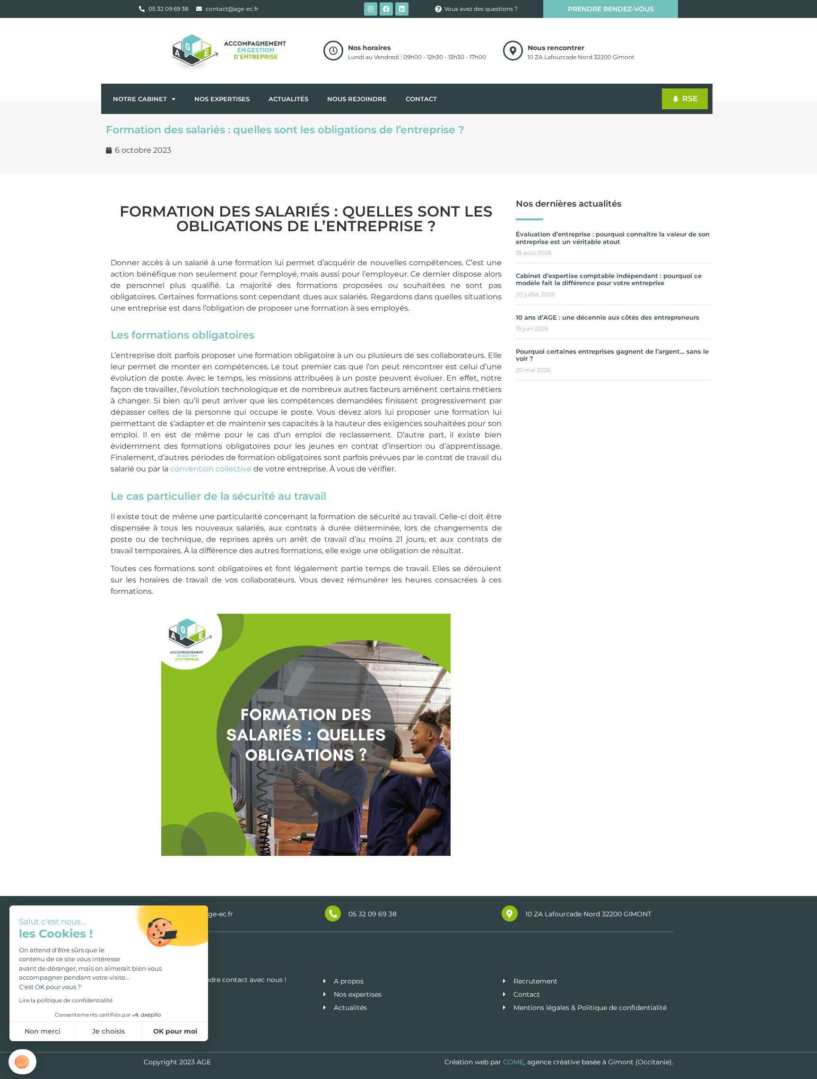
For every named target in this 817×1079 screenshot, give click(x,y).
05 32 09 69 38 (372, 914)
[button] (22, 1061)
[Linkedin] (401, 9)
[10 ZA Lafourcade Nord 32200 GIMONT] (510, 913)
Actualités (288, 99)
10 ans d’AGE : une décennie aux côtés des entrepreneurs (607, 317)
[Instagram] (370, 9)
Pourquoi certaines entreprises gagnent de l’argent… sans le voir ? (612, 355)
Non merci (43, 1031)
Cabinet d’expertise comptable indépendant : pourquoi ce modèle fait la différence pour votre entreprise (609, 279)
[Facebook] (386, 9)
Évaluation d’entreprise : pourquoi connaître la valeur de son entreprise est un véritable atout (613, 237)
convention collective (211, 468)
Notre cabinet (140, 99)
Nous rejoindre (357, 99)
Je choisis (108, 1031)
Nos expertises (222, 99)
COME (513, 1062)
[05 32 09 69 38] (333, 913)
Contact (421, 99)
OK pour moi (175, 1031)
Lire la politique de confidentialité (66, 1000)
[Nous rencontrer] (513, 51)
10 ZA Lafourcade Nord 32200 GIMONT (588, 914)
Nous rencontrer (556, 48)
